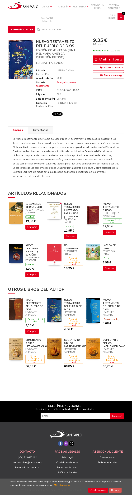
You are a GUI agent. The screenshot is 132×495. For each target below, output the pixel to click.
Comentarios (40, 130)
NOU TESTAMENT (71, 247)
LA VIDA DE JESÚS (109, 247)
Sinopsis (18, 130)
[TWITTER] (71, 443)
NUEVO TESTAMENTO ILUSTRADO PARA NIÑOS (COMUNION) (72, 210)
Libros (46, 6)
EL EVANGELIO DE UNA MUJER (33, 205)
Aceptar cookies (98, 490)
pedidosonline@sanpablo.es (27, 462)
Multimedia (79, 6)
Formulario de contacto (27, 467)
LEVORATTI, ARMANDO (50, 63)
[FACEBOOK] (60, 443)
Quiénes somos (108, 457)
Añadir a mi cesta (110, 59)
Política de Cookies (67, 472)
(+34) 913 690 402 (27, 457)
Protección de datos (67, 467)
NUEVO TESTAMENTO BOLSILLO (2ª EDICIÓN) (33, 250)
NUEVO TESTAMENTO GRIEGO (111, 207)
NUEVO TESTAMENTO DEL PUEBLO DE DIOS (34, 304)
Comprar (32, 227)
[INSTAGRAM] (66, 443)
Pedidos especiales (108, 462)
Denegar (115, 490)
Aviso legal (67, 457)
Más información (62, 485)
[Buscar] (38, 29)
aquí (74, 264)
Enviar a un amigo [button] (113, 75)
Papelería (62, 6)
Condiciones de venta (67, 462)
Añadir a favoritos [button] (113, 67)
